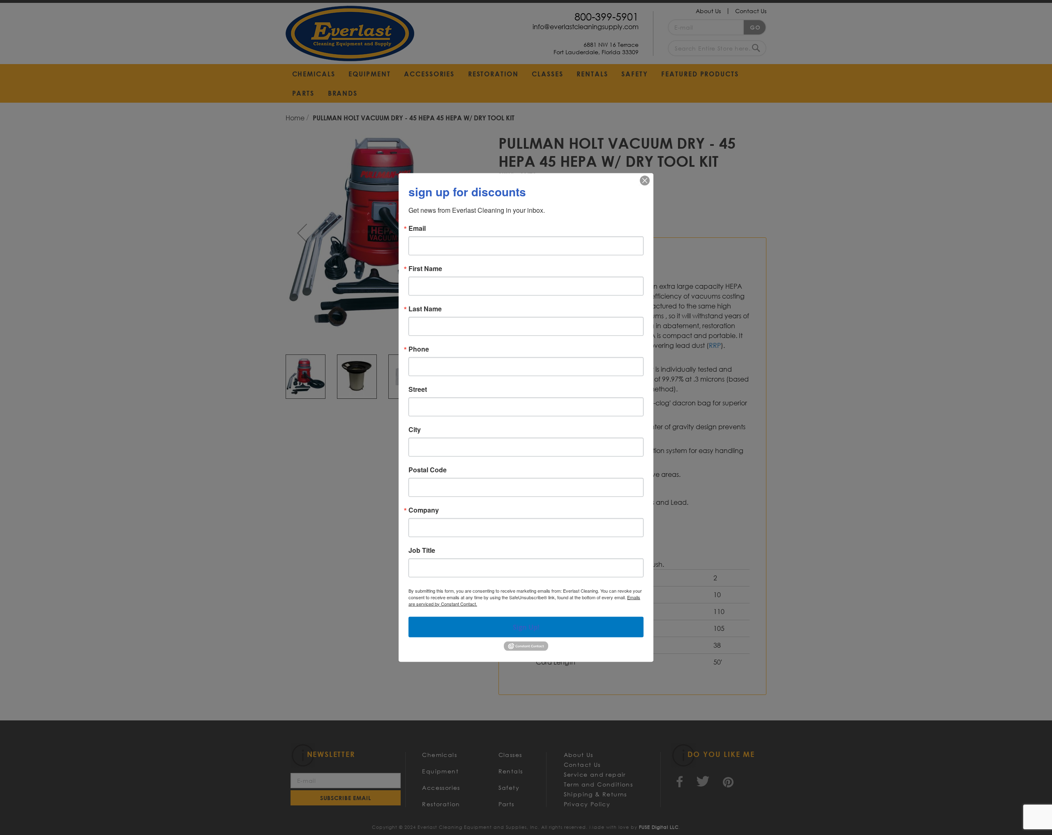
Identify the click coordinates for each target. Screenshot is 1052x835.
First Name (425, 268)
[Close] (645, 180)
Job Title (421, 550)
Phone (418, 348)
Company (423, 509)
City (414, 429)
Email (417, 228)
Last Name (425, 308)
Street (417, 389)
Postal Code (427, 469)
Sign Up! (526, 626)
